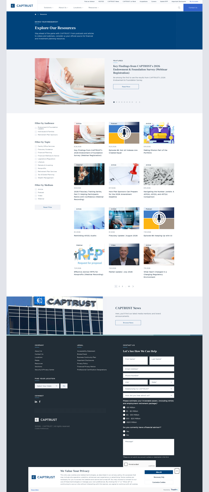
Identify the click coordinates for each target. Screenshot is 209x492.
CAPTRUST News (113, 1)
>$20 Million (131, 422)
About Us (62, 8)
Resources (93, 8)
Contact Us (193, 8)
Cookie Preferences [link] (41, 428)
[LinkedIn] (36, 402)
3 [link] (122, 286)
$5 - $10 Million (132, 415)
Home (35, 14)
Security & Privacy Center (44, 370)
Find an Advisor (89, 1)
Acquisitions (143, 1)
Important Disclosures (179, 1)
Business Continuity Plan (86, 357)
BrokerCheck (82, 354)
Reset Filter (47, 207)
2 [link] (119, 286)
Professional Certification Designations (92, 370)
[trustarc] (174, 490)
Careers (153, 1)
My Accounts (194, 1)
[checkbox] (47, 127)
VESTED (101, 1)
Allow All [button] (159, 472)
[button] (177, 471)
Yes (127, 431)
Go (64, 386)
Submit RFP (164, 1)
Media (37, 360)
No (127, 435)
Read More (126, 87)
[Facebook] (39, 402)
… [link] (125, 286)
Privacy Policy (35, 490)
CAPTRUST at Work (129, 1)
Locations (77, 8)
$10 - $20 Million (133, 418)
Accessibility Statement (86, 351)
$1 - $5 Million (132, 411)
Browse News (128, 323)
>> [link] (133, 286)
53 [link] (129, 286)
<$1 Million (130, 407)
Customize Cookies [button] (158, 482)
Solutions (47, 8)
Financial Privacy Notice (86, 367)
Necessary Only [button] (159, 477)
